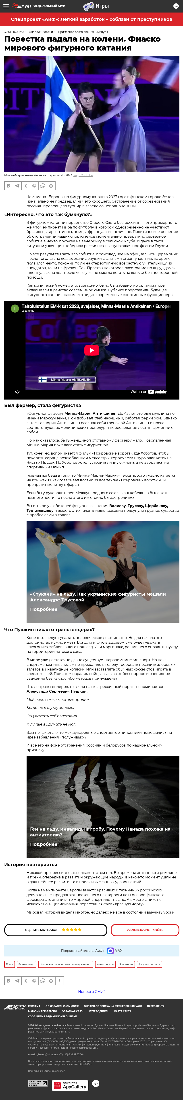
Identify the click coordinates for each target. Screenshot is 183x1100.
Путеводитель (99, 1011)
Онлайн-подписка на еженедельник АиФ (113, 1006)
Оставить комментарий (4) (145, 930)
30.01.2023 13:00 (14, 32)
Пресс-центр (155, 1006)
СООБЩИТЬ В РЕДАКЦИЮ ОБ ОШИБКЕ (52, 1016)
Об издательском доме (62, 1006)
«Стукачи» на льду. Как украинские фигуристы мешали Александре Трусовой (98, 597)
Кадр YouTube (83, 175)
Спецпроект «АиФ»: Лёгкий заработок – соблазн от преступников (91, 19)
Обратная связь (73, 1011)
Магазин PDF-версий (42, 1011)
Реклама (34, 1006)
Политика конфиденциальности (47, 1071)
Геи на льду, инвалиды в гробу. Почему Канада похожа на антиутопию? (100, 832)
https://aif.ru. (85, 1064)
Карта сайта (122, 1011)
